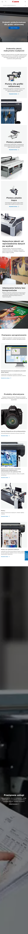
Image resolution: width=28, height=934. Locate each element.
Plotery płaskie (14, 142)
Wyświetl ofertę (13, 93)
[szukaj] (6, 2)
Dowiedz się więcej (5, 377)
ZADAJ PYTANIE (14, 27)
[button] (26, 555)
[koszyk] (2, 2)
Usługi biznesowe (13, 804)
